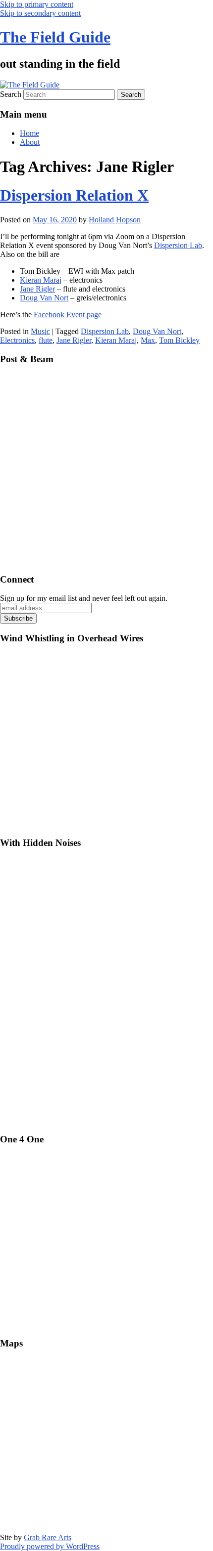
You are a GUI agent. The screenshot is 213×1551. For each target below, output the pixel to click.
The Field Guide (55, 37)
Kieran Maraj (40, 280)
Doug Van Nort (44, 297)
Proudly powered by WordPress (50, 1546)
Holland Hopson (115, 219)
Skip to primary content (36, 4)
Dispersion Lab (178, 245)
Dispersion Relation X (74, 195)
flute (46, 340)
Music (40, 331)
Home (29, 133)
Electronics (17, 340)
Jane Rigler (37, 289)
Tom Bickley (179, 340)
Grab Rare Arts (47, 1537)
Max (148, 340)
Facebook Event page (68, 314)
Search (10, 94)
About (30, 142)
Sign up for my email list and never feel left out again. (83, 598)
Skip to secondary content (40, 13)
